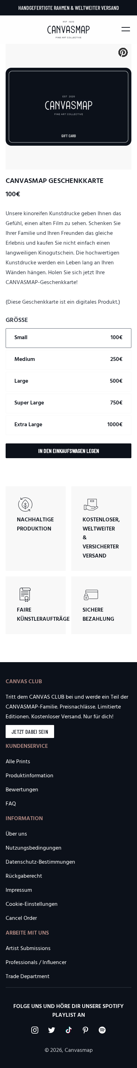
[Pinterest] (85, 1030)
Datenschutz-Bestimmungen (40, 862)
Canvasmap (79, 1050)
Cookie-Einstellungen (32, 904)
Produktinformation (29, 775)
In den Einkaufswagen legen (68, 450)
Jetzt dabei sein (30, 731)
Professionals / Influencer (36, 962)
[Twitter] (51, 1030)
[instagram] (35, 1030)
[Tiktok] (68, 1030)
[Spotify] (102, 1030)
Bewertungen (22, 790)
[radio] (68, 338)
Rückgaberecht (24, 876)
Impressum (19, 890)
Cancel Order (21, 918)
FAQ (11, 804)
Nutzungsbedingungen (33, 848)
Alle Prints (18, 761)
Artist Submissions (28, 948)
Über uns (16, 834)
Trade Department (28, 976)
